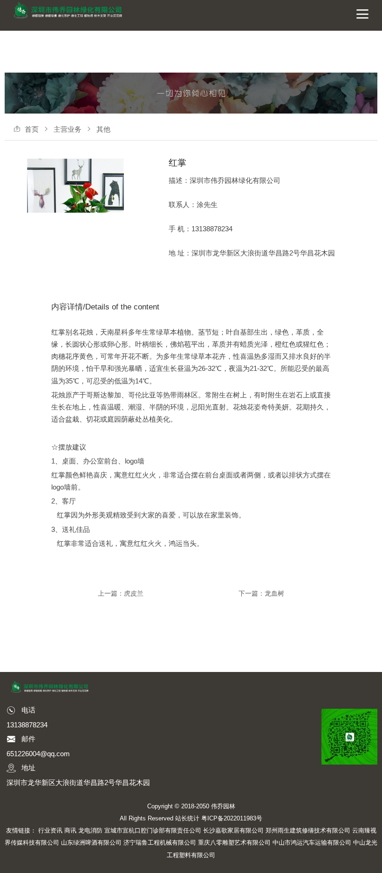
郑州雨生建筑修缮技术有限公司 (308, 830)
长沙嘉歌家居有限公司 (233, 830)
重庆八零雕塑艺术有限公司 (234, 842)
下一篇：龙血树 (261, 593)
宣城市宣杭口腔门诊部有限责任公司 (152, 830)
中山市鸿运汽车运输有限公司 (312, 842)
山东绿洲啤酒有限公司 (91, 842)
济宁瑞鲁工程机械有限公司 (159, 842)
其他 (103, 129)
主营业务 (68, 129)
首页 (32, 129)
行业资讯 (50, 830)
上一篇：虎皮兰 (120, 593)
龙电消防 (90, 830)
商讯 (70, 830)
